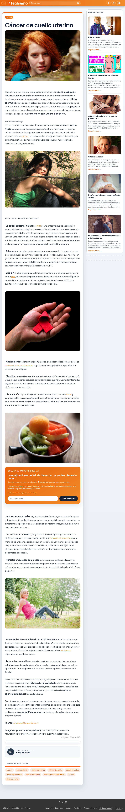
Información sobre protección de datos (23, 493)
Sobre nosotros (90, 808)
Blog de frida (23, 752)
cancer (9, 770)
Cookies (68, 808)
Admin (119, 808)
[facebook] (108, 3)
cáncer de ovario (55, 770)
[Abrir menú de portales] (3, 3)
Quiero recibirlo (69, 498)
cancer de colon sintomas (54, 775)
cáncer (25, 136)
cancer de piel (21, 770)
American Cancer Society (25, 722)
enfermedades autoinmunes (19, 365)
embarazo (66, 650)
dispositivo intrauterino (60, 538)
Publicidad (78, 808)
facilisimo (19, 3)
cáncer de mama (38, 770)
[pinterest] (119, 3)
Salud (9, 17)
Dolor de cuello (12, 779)
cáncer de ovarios (33, 775)
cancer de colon (72, 770)
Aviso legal (49, 808)
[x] (114, 3)
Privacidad (59, 808)
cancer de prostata (14, 775)
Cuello (71, 775)
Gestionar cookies (106, 808)
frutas (69, 394)
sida (13, 276)
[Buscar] (78, 3)
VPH (38, 225)
